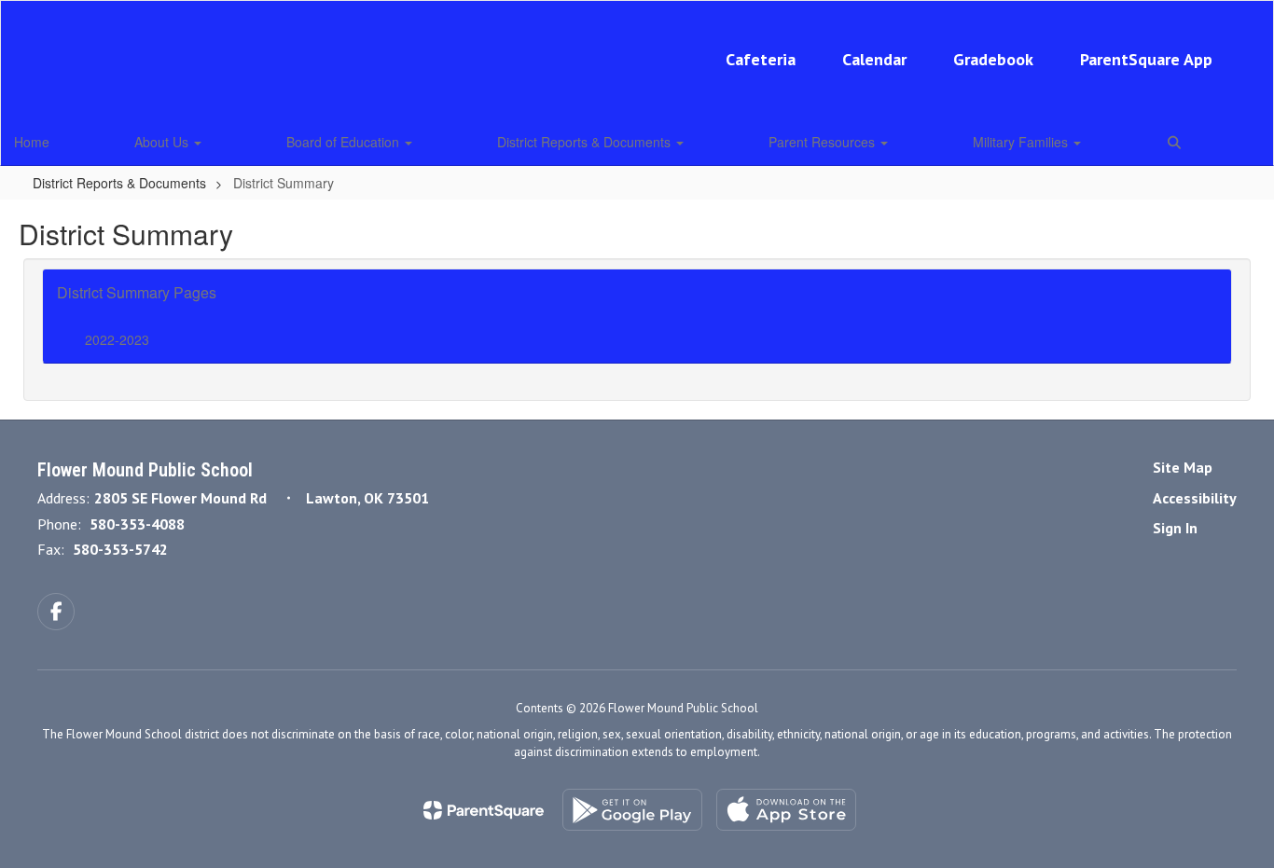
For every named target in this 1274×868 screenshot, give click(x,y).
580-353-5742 (120, 549)
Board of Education (344, 141)
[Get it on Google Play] (632, 810)
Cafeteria (761, 59)
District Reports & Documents (585, 141)
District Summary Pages (136, 292)
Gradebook (993, 59)
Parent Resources (824, 141)
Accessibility (1195, 498)
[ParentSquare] (483, 810)
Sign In (1175, 527)
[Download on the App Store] (786, 810)
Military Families (1022, 141)
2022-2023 (117, 339)
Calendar (874, 59)
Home (31, 141)
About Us (163, 141)
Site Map (1182, 467)
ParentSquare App (1146, 59)
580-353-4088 (137, 524)
